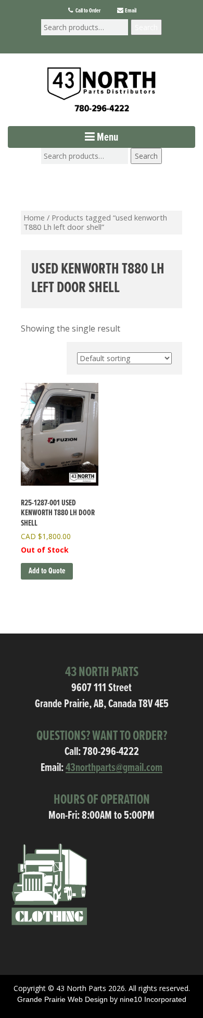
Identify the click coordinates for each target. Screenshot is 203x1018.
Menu (106, 137)
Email (130, 11)
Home (34, 217)
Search (146, 27)
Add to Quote (47, 571)
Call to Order (87, 11)
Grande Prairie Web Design (62, 999)
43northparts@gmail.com (114, 768)
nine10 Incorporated (153, 999)
